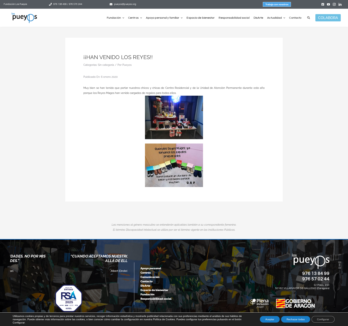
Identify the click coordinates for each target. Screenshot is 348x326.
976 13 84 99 (316, 273)
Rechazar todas (296, 319)
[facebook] (323, 4)
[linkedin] (340, 4)
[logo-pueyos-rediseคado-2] (24, 13)
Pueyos (127, 65)
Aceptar (269, 319)
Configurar (323, 319)
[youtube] (328, 4)
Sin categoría (106, 65)
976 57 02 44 (316, 279)
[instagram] (334, 4)
